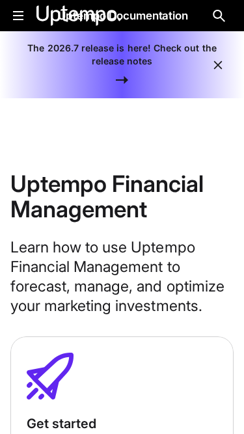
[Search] (219, 16)
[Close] (218, 65)
